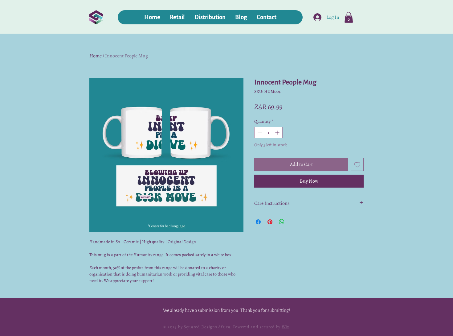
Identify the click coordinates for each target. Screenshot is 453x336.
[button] (348, 17)
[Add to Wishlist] (357, 164)
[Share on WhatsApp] (281, 222)
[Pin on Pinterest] (270, 222)
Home (95, 55)
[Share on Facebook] (258, 222)
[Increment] (278, 132)
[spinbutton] (268, 132)
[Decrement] (259, 132)
